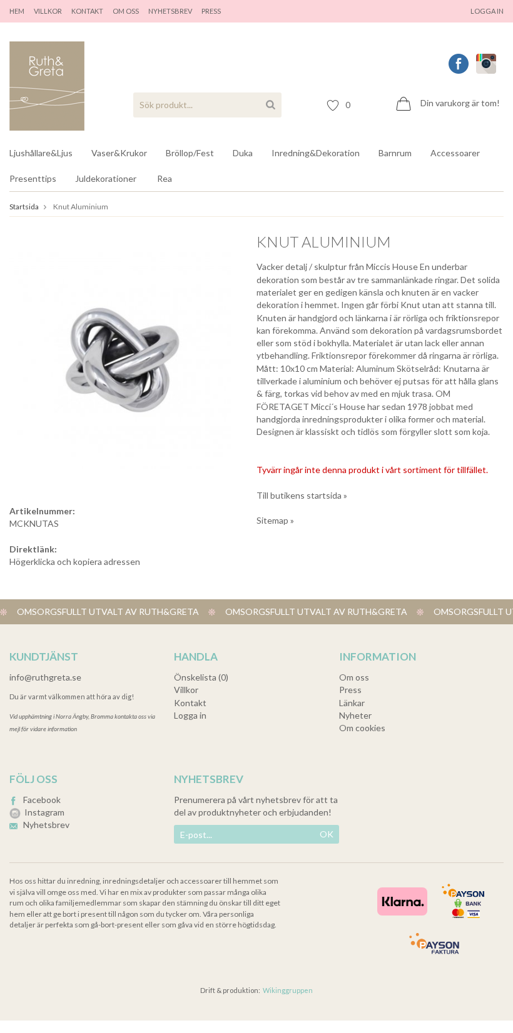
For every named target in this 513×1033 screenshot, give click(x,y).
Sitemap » (275, 520)
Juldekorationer (105, 178)
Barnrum (395, 152)
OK (326, 834)
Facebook (42, 799)
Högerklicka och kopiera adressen (74, 561)
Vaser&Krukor (119, 152)
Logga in (487, 11)
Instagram (44, 812)
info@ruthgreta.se (45, 677)
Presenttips (32, 178)
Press (350, 689)
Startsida (24, 206)
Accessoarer (455, 152)
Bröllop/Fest (190, 152)
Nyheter (355, 715)
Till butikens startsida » (301, 495)
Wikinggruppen (288, 990)
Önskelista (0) (201, 677)
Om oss (126, 11)
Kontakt (87, 11)
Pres (209, 11)
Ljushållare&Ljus (41, 152)
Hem (16, 11)
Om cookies (362, 727)
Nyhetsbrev (170, 11)
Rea (164, 178)
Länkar (352, 702)
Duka (243, 152)
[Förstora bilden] (120, 357)
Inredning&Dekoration (316, 152)
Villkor (48, 11)
